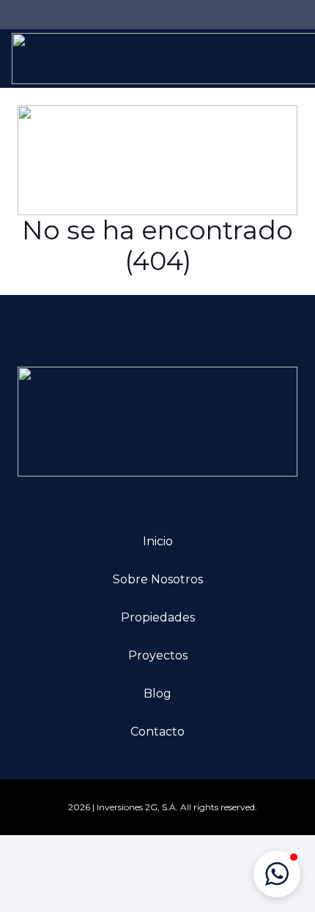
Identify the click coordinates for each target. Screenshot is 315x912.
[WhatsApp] (93, 14)
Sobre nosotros (158, 579)
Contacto (157, 732)
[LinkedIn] (70, 14)
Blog (157, 693)
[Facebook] (23, 14)
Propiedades (158, 617)
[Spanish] (203, 12)
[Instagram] (47, 14)
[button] (276, 874)
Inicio (158, 541)
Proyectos (158, 655)
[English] (189, 12)
